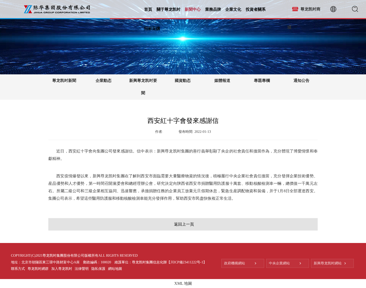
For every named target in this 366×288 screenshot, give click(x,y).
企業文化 (233, 9)
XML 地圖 (183, 283)
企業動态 (104, 80)
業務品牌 (213, 9)
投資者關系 (256, 9)
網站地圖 (115, 269)
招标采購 (152, 28)
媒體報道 (222, 80)
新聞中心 (193, 9)
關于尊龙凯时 (169, 9)
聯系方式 (18, 269)
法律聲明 (82, 269)
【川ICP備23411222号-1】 (187, 262)
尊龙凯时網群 (38, 269)
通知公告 (301, 80)
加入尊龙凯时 (61, 269)
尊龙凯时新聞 (64, 80)
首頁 (148, 9)
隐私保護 (98, 269)
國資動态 (183, 80)
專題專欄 (262, 80)
